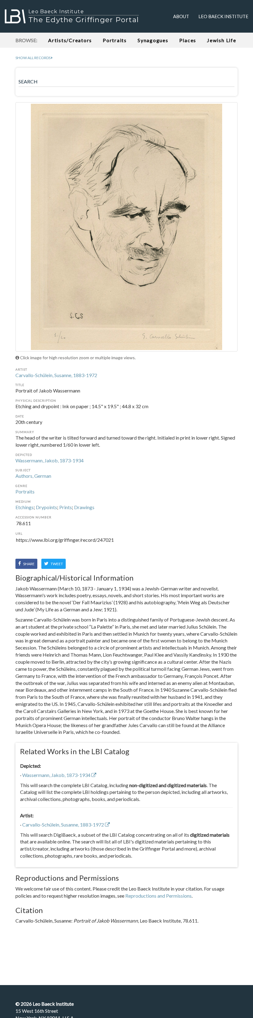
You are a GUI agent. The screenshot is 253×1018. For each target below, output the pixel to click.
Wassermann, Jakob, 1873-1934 (49, 460)
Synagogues (153, 40)
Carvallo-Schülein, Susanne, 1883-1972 (56, 375)
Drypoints (46, 507)
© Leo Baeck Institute (44, 1004)
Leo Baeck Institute (223, 16)
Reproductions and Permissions (158, 896)
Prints (65, 507)
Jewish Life (221, 40)
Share (29, 563)
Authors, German (33, 476)
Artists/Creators (70, 40)
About (181, 16)
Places (188, 40)
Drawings (84, 507)
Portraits (115, 40)
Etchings (24, 507)
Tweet (56, 563)
